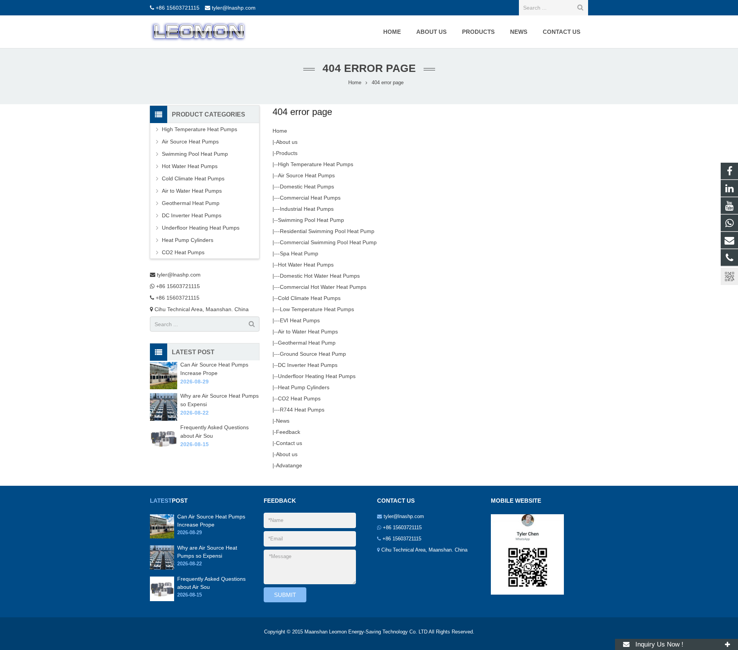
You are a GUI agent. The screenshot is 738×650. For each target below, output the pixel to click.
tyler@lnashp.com (234, 8)
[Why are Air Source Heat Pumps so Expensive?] (163, 419)
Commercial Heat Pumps (310, 198)
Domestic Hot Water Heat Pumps (320, 276)
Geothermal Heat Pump (307, 343)
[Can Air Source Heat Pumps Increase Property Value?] (163, 387)
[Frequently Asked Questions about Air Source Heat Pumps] (163, 450)
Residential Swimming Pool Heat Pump (327, 231)
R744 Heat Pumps (302, 410)
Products (287, 153)
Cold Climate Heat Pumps (309, 298)
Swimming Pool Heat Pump (311, 220)
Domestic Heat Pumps (307, 186)
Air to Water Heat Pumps (308, 331)
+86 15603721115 (177, 8)
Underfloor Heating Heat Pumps (317, 376)
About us (287, 142)
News (282, 421)
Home (280, 131)
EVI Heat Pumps (300, 320)
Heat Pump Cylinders (303, 387)
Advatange (289, 465)
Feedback (288, 432)
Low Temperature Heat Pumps (317, 309)
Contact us (289, 443)
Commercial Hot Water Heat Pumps (323, 287)
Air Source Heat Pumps (306, 175)
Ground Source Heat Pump (313, 354)
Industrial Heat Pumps (307, 209)
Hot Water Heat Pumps (306, 265)
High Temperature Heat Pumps (315, 164)
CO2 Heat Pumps (299, 398)
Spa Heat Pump (299, 253)
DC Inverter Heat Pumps (307, 365)
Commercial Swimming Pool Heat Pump (328, 242)
